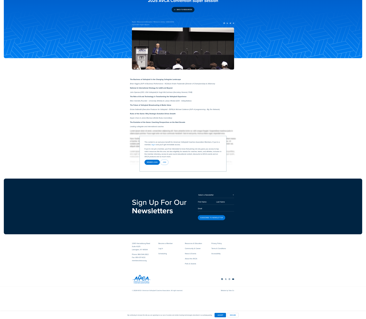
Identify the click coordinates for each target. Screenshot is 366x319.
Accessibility (216, 253)
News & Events (190, 253)
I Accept (220, 315)
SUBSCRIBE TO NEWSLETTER (211, 218)
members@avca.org (139, 260)
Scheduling (162, 253)
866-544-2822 (143, 254)
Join (164, 162)
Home (134, 22)
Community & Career (193, 248)
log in (154, 144)
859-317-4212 (140, 257)
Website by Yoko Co (227, 290)
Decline (233, 315)
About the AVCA (191, 258)
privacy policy (207, 315)
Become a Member (165, 243)
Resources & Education (144, 22)
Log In (160, 248)
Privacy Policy (216, 243)
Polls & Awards (190, 263)
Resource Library (159, 22)
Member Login (152, 162)
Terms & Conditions (218, 248)
